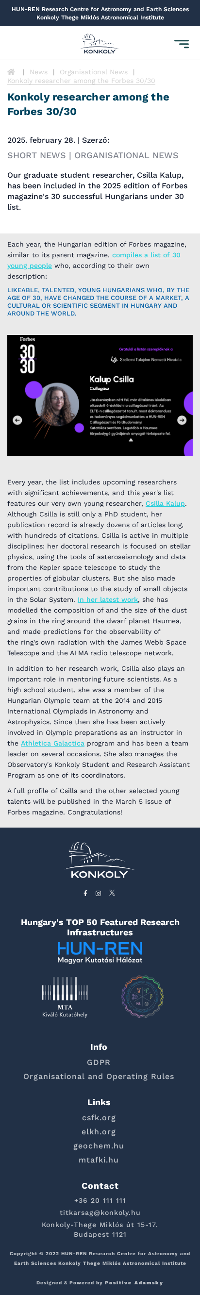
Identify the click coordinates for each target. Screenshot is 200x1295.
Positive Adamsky (134, 1282)
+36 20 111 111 (100, 1200)
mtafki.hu (99, 1159)
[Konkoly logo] (100, 44)
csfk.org (99, 1117)
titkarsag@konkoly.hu (100, 1212)
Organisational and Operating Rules (98, 1076)
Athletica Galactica (52, 743)
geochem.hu (98, 1145)
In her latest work (108, 599)
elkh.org (99, 1131)
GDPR (99, 1062)
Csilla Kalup (165, 503)
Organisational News (94, 72)
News (39, 72)
